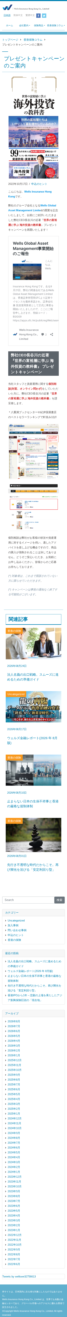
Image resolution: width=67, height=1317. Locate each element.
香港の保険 (14, 939)
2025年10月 (15, 1069)
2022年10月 (15, 1244)
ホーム (9, 25)
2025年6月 (14, 1089)
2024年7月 (14, 1142)
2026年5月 (14, 1035)
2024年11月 (14, 1123)
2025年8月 (14, 1079)
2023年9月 (14, 1191)
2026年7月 (14, 1026)
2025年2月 (14, 1108)
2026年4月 (14, 1040)
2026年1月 (14, 1055)
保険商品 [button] (38, 25)
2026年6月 (14, 1031)
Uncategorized (16, 920)
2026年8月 (14, 1021)
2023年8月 (14, 1196)
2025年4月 (14, 1099)
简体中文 (18, 15)
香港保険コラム (33, 39)
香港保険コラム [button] (55, 25)
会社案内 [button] (23, 25)
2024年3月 (14, 1162)
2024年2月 (14, 1166)
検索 (59, 899)
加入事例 (13, 925)
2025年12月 (15, 1060)
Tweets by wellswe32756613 (19, 1276)
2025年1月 (14, 1113)
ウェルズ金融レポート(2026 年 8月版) (30, 971)
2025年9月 (14, 1074)
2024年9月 (14, 1133)
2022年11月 (14, 1239)
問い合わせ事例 (17, 930)
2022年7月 (14, 1259)
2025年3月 (14, 1103)
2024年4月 (14, 1157)
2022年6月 (14, 1264)
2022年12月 (15, 1234)
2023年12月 (15, 1176)
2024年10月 (15, 1128)
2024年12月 (15, 1118)
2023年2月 (14, 1225)
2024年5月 (14, 1152)
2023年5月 (14, 1210)
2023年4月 (14, 1215)
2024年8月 (14, 1137)
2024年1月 (14, 1171)
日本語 (7, 15)
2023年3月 (14, 1220)
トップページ (10, 39)
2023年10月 (15, 1186)
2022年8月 (14, 1254)
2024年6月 (14, 1147)
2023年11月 (14, 1181)
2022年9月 (14, 1249)
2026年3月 (14, 1045)
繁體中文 (30, 15)
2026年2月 (14, 1050)
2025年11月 (14, 1065)
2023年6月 (14, 1205)
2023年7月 (14, 1200)
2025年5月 (14, 1094)
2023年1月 (14, 1230)
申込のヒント (39, 183)
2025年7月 (14, 1084)
